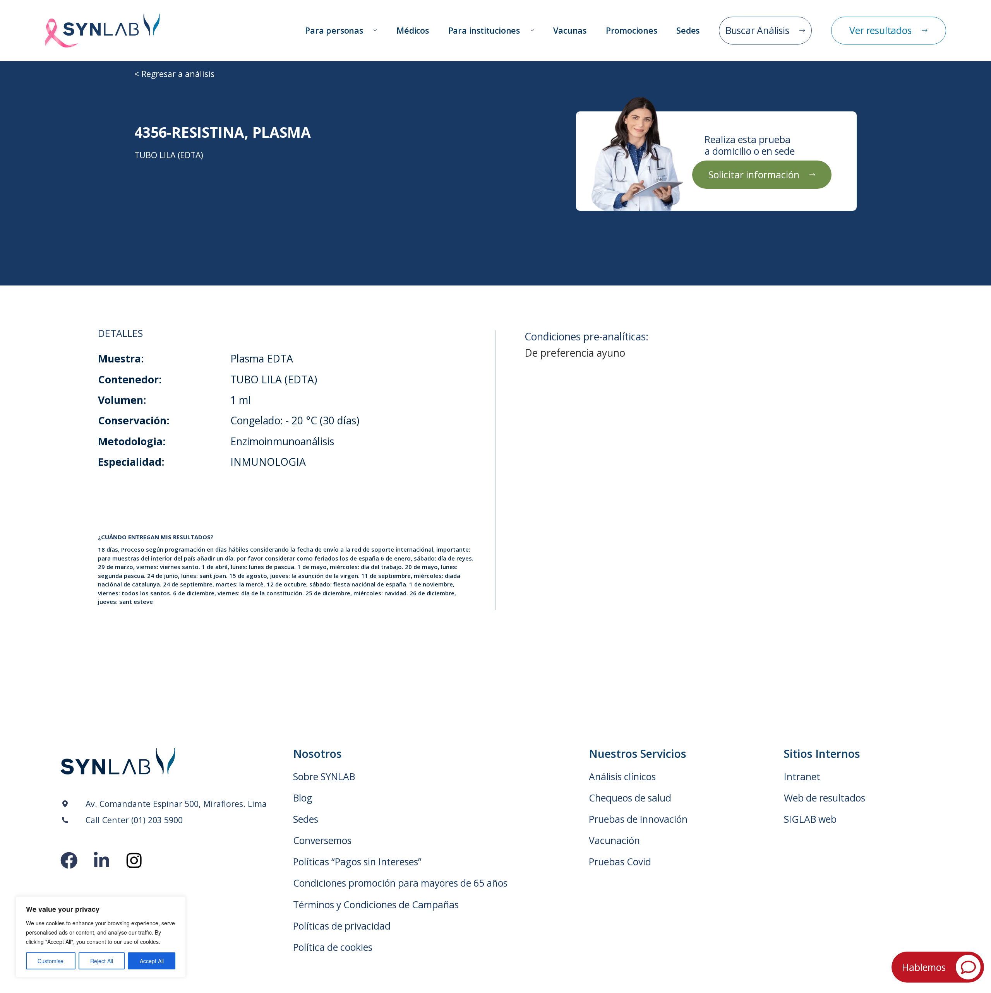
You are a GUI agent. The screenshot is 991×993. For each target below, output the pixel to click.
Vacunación (614, 840)
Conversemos (322, 840)
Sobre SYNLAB (324, 776)
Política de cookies (332, 947)
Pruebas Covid (620, 861)
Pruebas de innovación (638, 819)
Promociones (631, 30)
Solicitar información (753, 174)
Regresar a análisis (177, 73)
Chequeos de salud (630, 797)
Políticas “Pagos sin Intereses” (357, 861)
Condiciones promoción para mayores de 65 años (400, 883)
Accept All (152, 961)
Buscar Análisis (757, 30)
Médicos (412, 30)
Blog (302, 797)
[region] (100, 937)
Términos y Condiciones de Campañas (376, 904)
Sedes (688, 30)
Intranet (802, 776)
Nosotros (317, 753)
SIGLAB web (810, 819)
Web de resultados (824, 797)
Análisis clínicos (622, 776)
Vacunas (569, 30)
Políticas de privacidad (342, 926)
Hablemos (924, 967)
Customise (50, 961)
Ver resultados (880, 30)
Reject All (101, 961)
